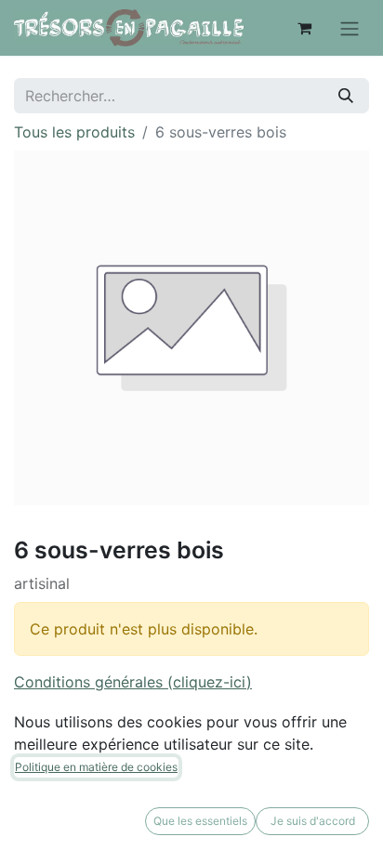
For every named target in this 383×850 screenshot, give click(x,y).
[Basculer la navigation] (349, 27)
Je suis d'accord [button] (313, 821)
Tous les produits (74, 132)
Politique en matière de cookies (96, 767)
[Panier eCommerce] (304, 27)
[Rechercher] (346, 95)
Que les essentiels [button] (200, 821)
